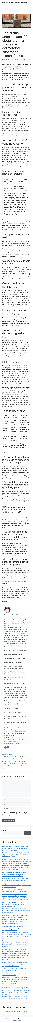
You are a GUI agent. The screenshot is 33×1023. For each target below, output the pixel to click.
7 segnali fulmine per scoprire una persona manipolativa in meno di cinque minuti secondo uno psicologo (15, 957)
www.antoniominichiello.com (13, 739)
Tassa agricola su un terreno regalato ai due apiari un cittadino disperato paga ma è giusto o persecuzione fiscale (16, 885)
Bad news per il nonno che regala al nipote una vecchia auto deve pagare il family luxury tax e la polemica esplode (16, 848)
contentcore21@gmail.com (22, 59)
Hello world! (23, 1011)
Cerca (4, 830)
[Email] (5, 747)
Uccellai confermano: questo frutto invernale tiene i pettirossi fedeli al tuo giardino (14, 766)
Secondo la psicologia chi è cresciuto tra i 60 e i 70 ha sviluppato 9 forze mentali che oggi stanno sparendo (16, 910)
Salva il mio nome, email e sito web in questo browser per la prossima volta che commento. (16, 814)
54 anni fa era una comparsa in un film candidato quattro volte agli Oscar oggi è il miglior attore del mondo (15, 928)
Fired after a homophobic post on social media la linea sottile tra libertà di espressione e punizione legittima (14, 874)
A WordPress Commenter (10, 1011)
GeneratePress (16, 1020)
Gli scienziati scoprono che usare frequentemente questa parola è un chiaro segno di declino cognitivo (15, 904)
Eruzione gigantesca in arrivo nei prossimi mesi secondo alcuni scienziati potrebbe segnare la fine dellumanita (15, 964)
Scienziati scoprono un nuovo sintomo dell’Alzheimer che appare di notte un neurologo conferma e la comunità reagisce (15, 951)
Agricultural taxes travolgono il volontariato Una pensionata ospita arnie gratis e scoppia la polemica (16, 992)
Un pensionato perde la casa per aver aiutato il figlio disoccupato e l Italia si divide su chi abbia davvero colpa (16, 854)
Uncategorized (8, 754)
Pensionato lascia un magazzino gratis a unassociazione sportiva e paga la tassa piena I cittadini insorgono (14, 921)
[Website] (8, 747)
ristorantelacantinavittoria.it (15, 3)
